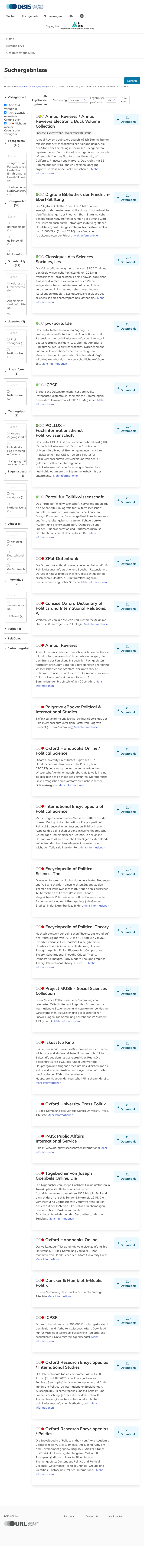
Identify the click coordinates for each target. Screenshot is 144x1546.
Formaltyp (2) (13, 582)
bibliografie (14, 256)
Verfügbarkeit (15, 97)
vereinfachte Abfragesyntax (32, 86)
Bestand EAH (15, 45)
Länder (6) (13, 523)
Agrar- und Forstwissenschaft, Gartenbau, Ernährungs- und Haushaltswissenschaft (22, 171)
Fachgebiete (30, 16)
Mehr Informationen (86, 235)
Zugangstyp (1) (14, 413)
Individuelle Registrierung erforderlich (16, 450)
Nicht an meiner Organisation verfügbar (15, 129)
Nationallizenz (16, 354)
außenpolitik (15, 242)
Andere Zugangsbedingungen (21, 435)
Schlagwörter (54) (15, 203)
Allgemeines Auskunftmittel (16, 304)
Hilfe (70, 16)
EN (82, 16)
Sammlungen (53, 16)
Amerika (14, 543)
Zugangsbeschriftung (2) (16, 473)
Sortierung (60, 100)
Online (16, 616)
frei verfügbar (15, 495)
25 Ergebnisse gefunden (39, 100)
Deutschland (15, 557)
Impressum (69, 1516)
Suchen (11, 16)
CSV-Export (124, 100)
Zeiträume (12, 638)
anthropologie (16, 228)
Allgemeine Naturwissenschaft (19, 191)
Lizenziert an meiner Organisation (16, 116)
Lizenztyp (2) (14, 321)
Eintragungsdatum (16, 648)
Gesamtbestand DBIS (20, 52)
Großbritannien (17, 570)
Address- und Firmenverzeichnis (19, 287)
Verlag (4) (12, 628)
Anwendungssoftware (21, 607)
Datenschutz (92, 1516)
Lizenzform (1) (14, 371)
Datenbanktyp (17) (15, 263)
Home (10, 38)
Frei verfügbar (12, 106)
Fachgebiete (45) (14, 143)
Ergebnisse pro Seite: (97, 100)
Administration (116, 1516)
